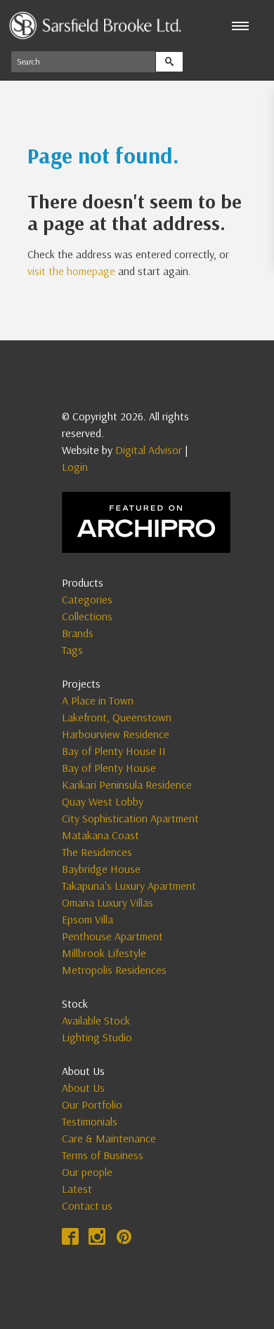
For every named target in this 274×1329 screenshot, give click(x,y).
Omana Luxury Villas (107, 902)
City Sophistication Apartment (130, 818)
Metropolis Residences (114, 970)
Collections (87, 616)
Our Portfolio (92, 1104)
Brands (77, 633)
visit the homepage (71, 271)
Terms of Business (102, 1155)
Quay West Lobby (102, 801)
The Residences (97, 852)
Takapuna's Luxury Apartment (129, 886)
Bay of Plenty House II (114, 751)
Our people (87, 1172)
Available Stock (96, 1020)
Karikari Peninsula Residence (127, 784)
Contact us (87, 1205)
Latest (77, 1189)
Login (75, 467)
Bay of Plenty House (109, 768)
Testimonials (89, 1121)
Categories (87, 599)
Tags (72, 650)
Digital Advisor (148, 450)
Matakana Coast (100, 835)
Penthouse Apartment (112, 936)
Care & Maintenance (109, 1138)
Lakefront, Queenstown (116, 717)
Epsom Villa (87, 919)
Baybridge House (101, 869)
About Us (83, 1088)
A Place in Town (97, 700)
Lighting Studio (97, 1037)
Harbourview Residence (115, 734)
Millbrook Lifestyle (104, 953)
